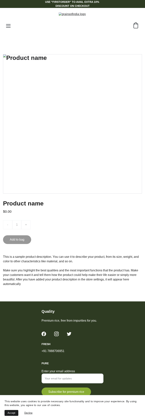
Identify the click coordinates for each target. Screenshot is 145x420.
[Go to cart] (136, 25)
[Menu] (8, 26)
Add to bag (17, 239)
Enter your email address (58, 371)
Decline (28, 413)
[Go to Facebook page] (44, 334)
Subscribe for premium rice (66, 391)
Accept (11, 413)
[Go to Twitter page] (69, 334)
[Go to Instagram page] (56, 334)
